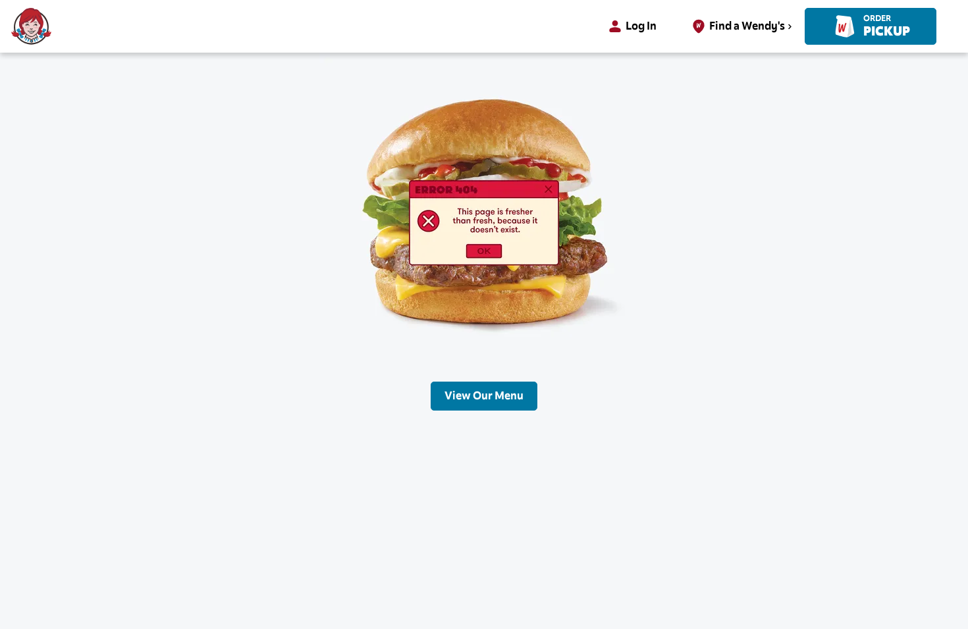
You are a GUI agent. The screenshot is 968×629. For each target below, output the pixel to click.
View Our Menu (484, 396)
